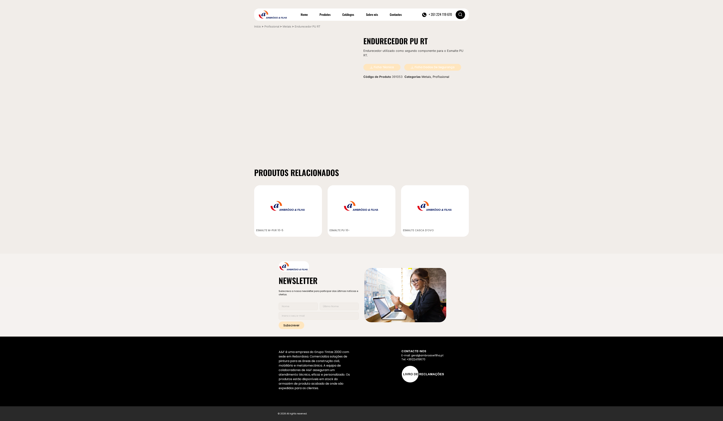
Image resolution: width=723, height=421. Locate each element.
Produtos (325, 14)
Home (304, 14)
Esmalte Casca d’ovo (418, 230)
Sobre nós (372, 14)
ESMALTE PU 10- (339, 230)
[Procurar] (460, 15)
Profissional (271, 26)
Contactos (396, 14)
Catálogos (348, 14)
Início (257, 26)
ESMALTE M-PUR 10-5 (269, 230)
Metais (287, 26)
